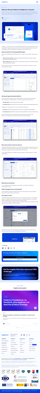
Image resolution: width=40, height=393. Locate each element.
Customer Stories (32, 346)
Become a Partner (32, 350)
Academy (21, 344)
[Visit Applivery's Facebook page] (27, 335)
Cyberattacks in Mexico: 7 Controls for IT (12, 315)
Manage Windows (5, 349)
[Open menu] (37, 2)
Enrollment (12, 346)
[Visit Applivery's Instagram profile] (29, 335)
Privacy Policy (21, 390)
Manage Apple (4, 345)
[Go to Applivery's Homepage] (5, 2)
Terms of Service (27, 390)
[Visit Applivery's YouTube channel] (24, 335)
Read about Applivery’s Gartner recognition (19, 359)
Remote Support (13, 352)
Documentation (22, 342)
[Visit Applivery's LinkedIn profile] (21, 335)
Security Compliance (14, 344)
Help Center (22, 352)
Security (20, 391)
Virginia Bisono (7, 323)
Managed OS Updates (14, 350)
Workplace (12, 340)
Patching (12, 354)
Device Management (5, 340)
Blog (2, 7)
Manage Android (4, 347)
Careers (32, 344)
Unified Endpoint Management (4, 343)
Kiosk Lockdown (13, 342)
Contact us (31, 342)
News (5, 7)
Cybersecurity (5, 312)
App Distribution (4, 351)
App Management (14, 348)
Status (21, 340)
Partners (21, 348)
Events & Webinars (32, 348)
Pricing (3, 353)
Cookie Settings (33, 390)
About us (30, 340)
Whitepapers (22, 350)
